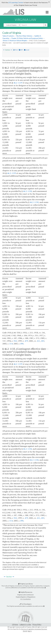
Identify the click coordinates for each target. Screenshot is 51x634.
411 (38, 341)
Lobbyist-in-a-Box (25, 624)
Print (16, 50)
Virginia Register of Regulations (25, 597)
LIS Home (15, 624)
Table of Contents (8, 36)
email (27, 50)
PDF (21, 50)
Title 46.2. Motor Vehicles (24, 36)
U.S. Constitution (25, 599)
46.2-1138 (27, 191)
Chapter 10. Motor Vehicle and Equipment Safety (27, 38)
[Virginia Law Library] (45, 587)
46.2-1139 (18, 82)
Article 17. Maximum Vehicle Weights (15, 40)
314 (11, 343)
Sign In (30, 631)
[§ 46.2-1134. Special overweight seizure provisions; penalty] (4, 50)
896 (22, 343)
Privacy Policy (36, 624)
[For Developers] (43, 606)
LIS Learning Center (15, 2)
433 (42, 341)
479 (26, 341)
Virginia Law (25, 19)
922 (15, 341)
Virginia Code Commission (25, 594)
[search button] (45, 25)
